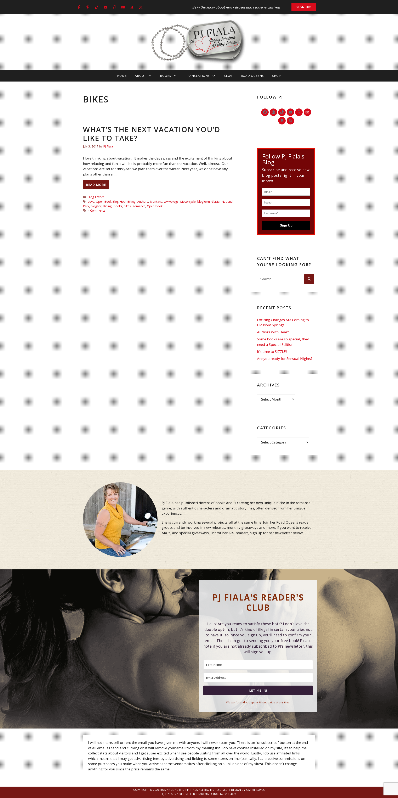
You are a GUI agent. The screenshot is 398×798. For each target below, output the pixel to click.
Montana (156, 201)
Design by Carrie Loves (248, 790)
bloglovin (203, 201)
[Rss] (290, 120)
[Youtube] (290, 112)
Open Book (155, 206)
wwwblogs (171, 201)
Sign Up (286, 225)
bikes (127, 206)
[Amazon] (282, 120)
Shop (276, 76)
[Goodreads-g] (299, 112)
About (140, 76)
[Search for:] (280, 279)
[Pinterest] (273, 112)
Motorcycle (188, 201)
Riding (107, 206)
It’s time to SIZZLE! (272, 351)
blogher (96, 206)
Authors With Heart (273, 332)
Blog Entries (96, 197)
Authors (142, 201)
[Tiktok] (282, 112)
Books (165, 76)
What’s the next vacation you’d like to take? (151, 133)
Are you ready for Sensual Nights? (284, 358)
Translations (197, 76)
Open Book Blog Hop (111, 201)
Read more (96, 185)
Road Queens (252, 76)
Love (91, 201)
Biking (131, 201)
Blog (228, 76)
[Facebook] (265, 112)
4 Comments (96, 210)
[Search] (309, 279)
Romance (138, 206)
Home (122, 76)
